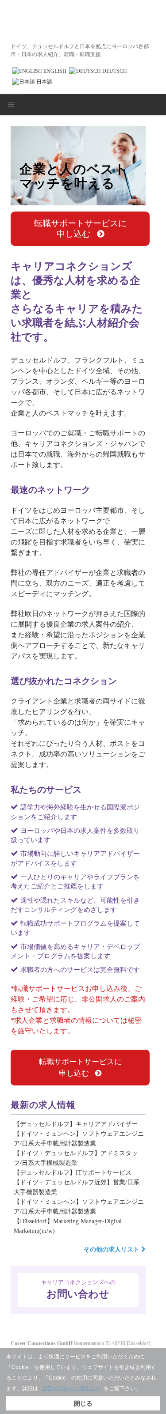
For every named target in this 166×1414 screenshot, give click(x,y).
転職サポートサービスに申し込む (80, 228)
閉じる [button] (83, 1403)
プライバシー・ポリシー (71, 1388)
